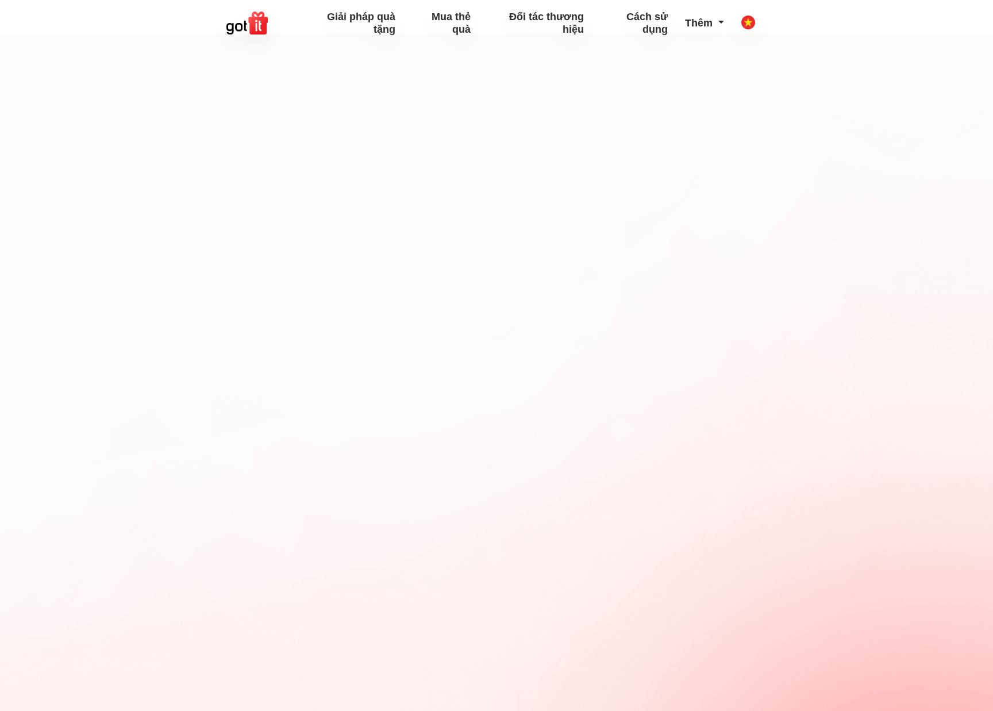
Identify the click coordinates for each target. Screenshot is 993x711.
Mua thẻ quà (451, 23)
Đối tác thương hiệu (546, 23)
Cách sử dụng (647, 23)
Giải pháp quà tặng (361, 23)
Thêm (700, 23)
